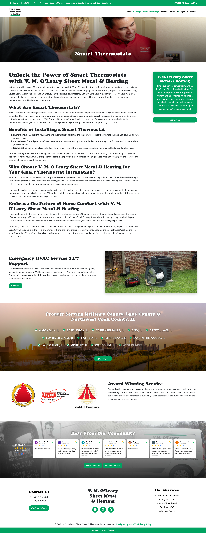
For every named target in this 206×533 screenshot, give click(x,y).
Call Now (15, 285)
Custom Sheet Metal (167, 503)
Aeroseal (164, 12)
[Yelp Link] (111, 510)
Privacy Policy (144, 524)
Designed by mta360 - (127, 524)
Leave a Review (112, 465)
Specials (184, 12)
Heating (136, 12)
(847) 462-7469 (187, 3)
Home (129, 12)
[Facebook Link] (95, 510)
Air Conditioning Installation (167, 495)
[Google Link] (103, 510)
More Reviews (93, 465)
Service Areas (103, 358)
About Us (174, 12)
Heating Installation (167, 499)
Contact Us (175, 119)
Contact (193, 12)
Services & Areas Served (103, 530)
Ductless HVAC (167, 507)
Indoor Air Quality (167, 511)
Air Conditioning (150, 12)
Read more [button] (85, 456)
